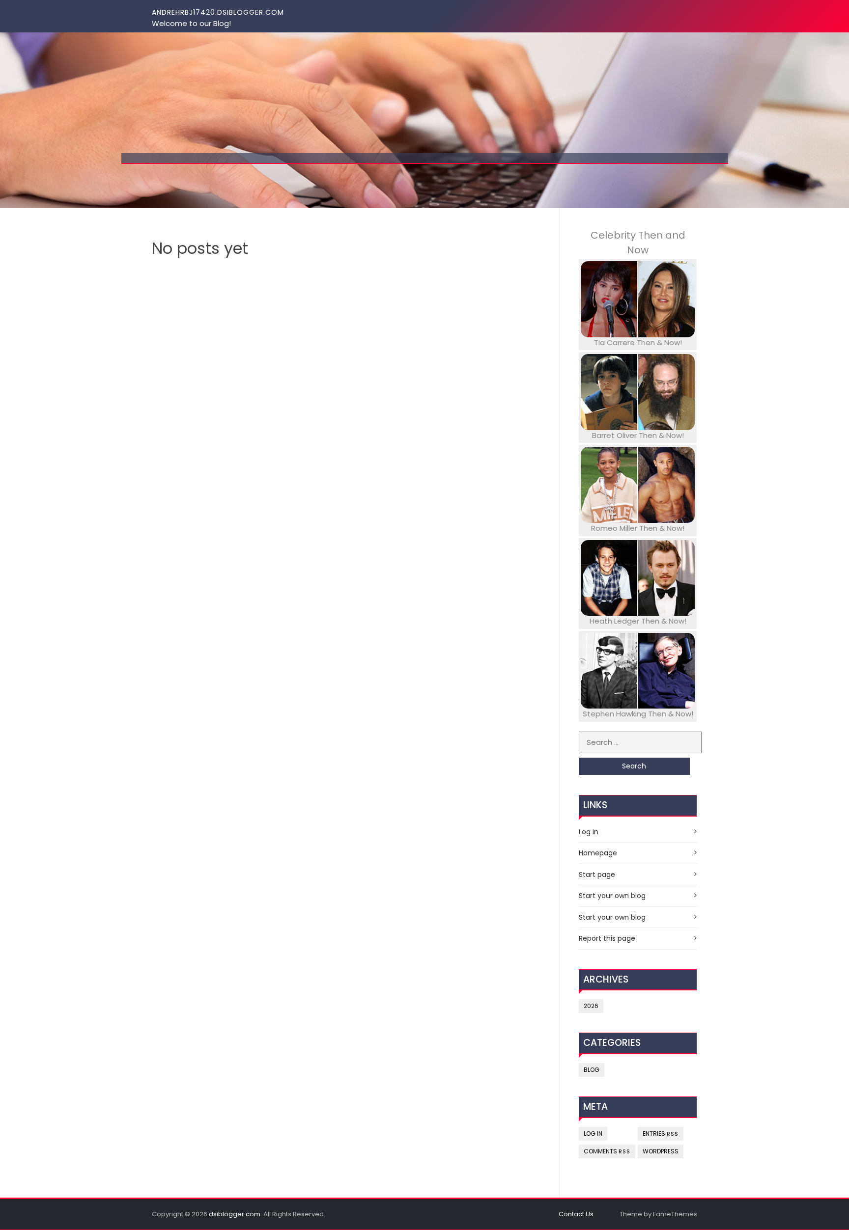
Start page (597, 874)
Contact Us (576, 1214)
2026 (591, 1006)
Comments (607, 1151)
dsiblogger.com (234, 1214)
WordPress (661, 1151)
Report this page (607, 938)
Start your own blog (612, 896)
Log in (588, 832)
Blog (591, 1070)
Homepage (598, 853)
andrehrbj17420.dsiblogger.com (218, 12)
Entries (661, 1133)
